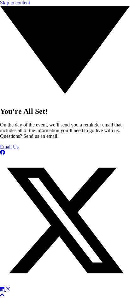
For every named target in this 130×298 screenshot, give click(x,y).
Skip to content (15, 2)
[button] (2, 152)
